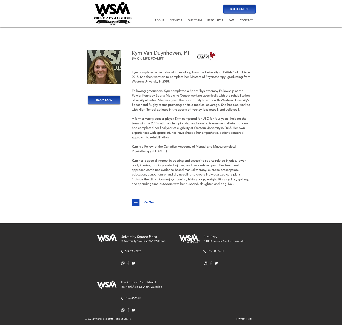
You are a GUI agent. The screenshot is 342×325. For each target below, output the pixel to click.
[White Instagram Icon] (123, 263)
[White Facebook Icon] (128, 263)
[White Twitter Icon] (133, 263)
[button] (159, 20)
